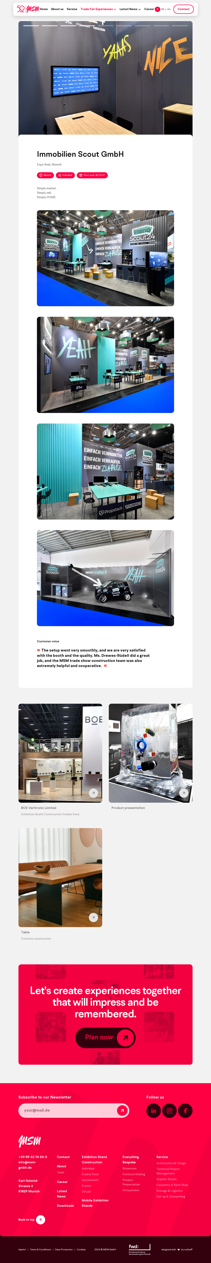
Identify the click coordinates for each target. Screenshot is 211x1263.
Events (86, 1185)
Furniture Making (133, 1174)
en (169, 9)
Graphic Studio (166, 1179)
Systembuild (90, 1180)
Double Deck (90, 1174)
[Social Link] (153, 1110)
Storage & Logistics (169, 1190)
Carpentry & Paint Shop (172, 1185)
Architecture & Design (171, 1163)
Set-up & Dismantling (170, 1196)
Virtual (86, 1191)
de (162, 9)
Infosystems (130, 1190)
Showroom (129, 1168)
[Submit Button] (122, 1110)
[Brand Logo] (28, 9)
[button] (98, 9)
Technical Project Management (168, 1171)
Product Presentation (131, 1182)
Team (60, 1172)
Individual (67, 175)
